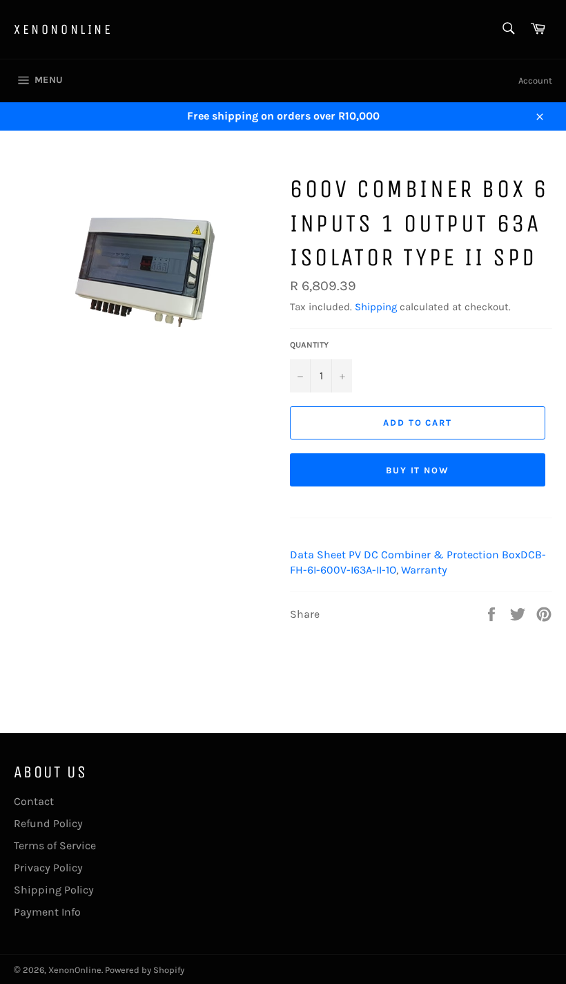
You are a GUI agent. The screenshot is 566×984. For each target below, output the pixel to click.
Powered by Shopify (144, 970)
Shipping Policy (54, 889)
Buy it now (418, 470)
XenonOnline (63, 29)
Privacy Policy (48, 867)
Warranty (424, 569)
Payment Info (47, 911)
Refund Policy (48, 823)
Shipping (376, 307)
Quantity (309, 345)
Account (535, 80)
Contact (34, 801)
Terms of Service (55, 845)
